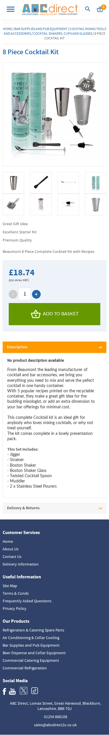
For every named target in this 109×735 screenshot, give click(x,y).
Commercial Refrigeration (25, 668)
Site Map (10, 585)
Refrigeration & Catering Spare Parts (33, 630)
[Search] (87, 11)
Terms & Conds (16, 593)
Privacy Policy (14, 608)
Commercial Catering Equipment (31, 660)
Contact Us (12, 556)
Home (7, 29)
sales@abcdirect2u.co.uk (55, 724)
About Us (11, 549)
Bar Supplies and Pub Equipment (40, 29)
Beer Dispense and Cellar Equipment (34, 652)
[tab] (54, 347)
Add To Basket (60, 314)
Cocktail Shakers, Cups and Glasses (62, 33)
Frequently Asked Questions (27, 600)
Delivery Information (21, 564)
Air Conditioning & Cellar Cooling (31, 637)
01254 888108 (55, 716)
